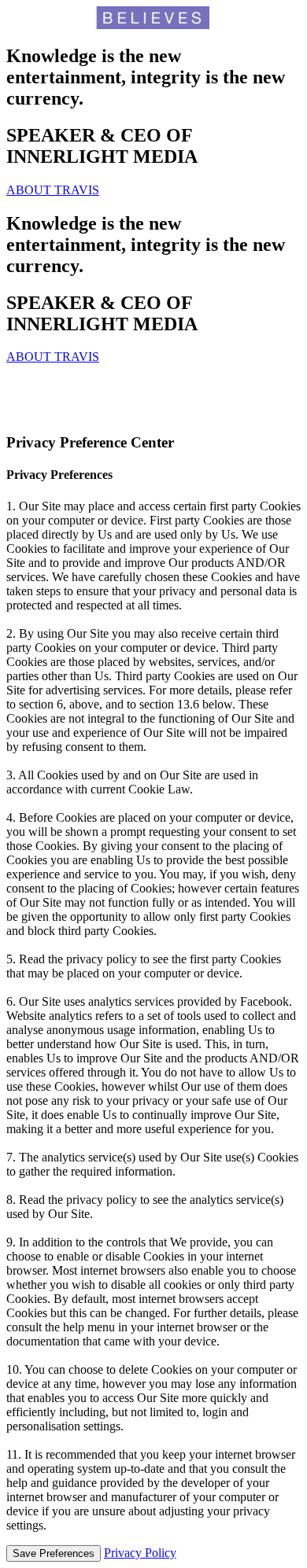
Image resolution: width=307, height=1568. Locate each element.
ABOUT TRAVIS (52, 190)
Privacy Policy (140, 1552)
